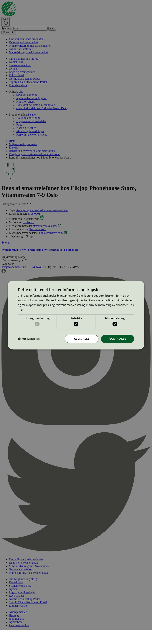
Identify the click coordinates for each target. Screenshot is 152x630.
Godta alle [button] (117, 338)
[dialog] (76, 315)
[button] (29, 339)
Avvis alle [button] (81, 338)
